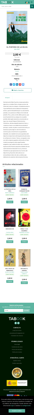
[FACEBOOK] (15, 323)
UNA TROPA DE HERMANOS (9, 269)
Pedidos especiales (17, 363)
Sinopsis (7, 98)
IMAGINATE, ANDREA (24, 269)
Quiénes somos (17, 361)
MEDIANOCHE (10, 229)
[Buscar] (32, 6)
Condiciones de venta (17, 347)
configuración (26, 405)
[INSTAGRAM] (18, 323)
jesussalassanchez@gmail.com (17, 333)
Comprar (9, 202)
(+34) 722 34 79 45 (17, 331)
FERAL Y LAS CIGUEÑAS (24, 229)
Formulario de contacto (17, 336)
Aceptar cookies (17, 411)
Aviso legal (17, 344)
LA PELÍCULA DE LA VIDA (9, 190)
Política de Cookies (17, 352)
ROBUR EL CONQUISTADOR (24, 190)
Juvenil (17, 71)
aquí (12, 405)
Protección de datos (17, 349)
